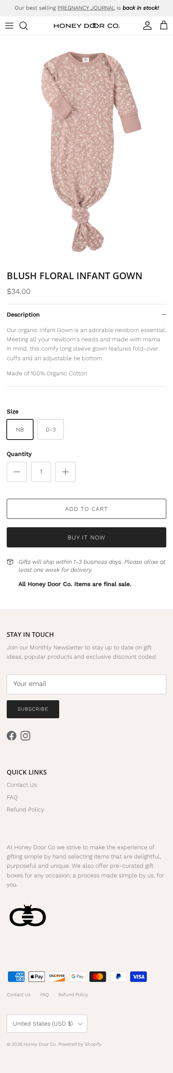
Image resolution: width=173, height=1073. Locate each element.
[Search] (27, 25)
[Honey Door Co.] (86, 25)
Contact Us (22, 784)
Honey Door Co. (40, 1044)
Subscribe (33, 709)
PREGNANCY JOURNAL (86, 8)
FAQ (12, 797)
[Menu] (9, 25)
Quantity (19, 453)
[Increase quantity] (65, 472)
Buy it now (86, 537)
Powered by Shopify (80, 1044)
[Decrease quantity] (17, 472)
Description (23, 314)
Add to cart (86, 508)
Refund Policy (25, 809)
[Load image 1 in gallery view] (86, 150)
